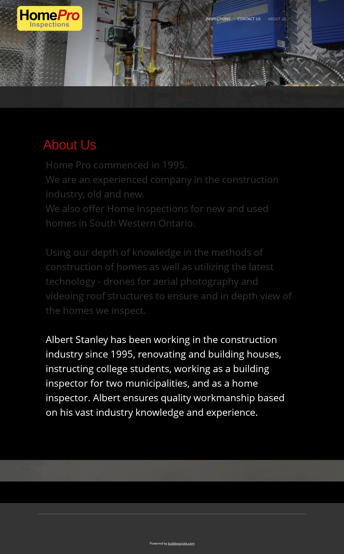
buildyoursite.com (181, 543)
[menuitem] (218, 18)
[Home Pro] (49, 18)
